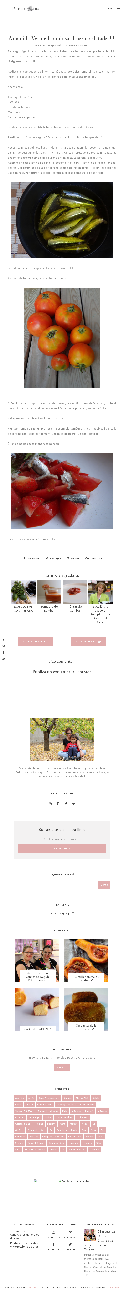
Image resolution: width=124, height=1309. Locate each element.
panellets (62, 1130)
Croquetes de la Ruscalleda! (86, 1027)
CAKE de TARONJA (38, 1029)
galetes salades (24, 1124)
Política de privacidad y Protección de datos (24, 1245)
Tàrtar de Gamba (75, 608)
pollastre (20, 1136)
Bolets (96, 1098)
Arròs (31, 1098)
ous (43, 1130)
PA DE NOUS (32, 1287)
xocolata (94, 1149)
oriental (32, 1130)
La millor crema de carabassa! (86, 978)
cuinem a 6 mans (24, 1111)
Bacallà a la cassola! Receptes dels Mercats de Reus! (100, 614)
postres (34, 1136)
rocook (89, 1136)
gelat (40, 1124)
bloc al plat (82, 1098)
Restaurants (74, 1136)
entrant (89, 1111)
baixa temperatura (49, 1098)
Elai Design (113, 1287)
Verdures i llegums (35, 1149)
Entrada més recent (35, 641)
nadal (85, 1124)
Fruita (48, 1117)
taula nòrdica (56, 1143)
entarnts (76, 1111)
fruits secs (83, 1117)
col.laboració (44, 1104)
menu (63, 1124)
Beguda (68, 1098)
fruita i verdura (64, 1117)
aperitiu (19, 1098)
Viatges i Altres (76, 1149)
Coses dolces (87, 1104)
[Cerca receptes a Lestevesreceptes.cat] (74, 1181)
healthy (51, 1124)
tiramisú (87, 1143)
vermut (54, 1149)
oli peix (19, 1130)
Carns (18, 1104)
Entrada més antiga (89, 641)
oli (94, 1124)
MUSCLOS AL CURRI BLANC (23, 608)
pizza (94, 1130)
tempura (73, 1143)
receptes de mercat (53, 1136)
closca (29, 1104)
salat (100, 1136)
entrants (102, 1111)
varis (18, 1149)
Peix (84, 1130)
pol (102, 1130)
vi (63, 1149)
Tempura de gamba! (49, 608)
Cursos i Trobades (48, 1111)
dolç (64, 1111)
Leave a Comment (78, 45)
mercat (74, 1124)
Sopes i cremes (36, 1143)
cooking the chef (66, 1104)
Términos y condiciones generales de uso (24, 1235)
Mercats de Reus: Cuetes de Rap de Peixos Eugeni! (38, 976)
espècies (20, 1117)
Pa (51, 1130)
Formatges (35, 1117)
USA (98, 1143)
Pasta (74, 1130)
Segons (19, 1143)
